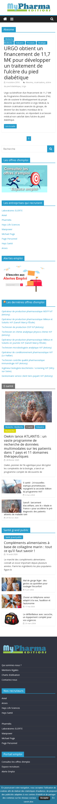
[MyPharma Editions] (5, 19)
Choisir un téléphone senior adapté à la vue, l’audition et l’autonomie (36, 600)
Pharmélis (6, 219)
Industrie (20, 43)
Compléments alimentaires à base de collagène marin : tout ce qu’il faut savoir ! (28, 546)
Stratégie (42, 43)
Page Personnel (9, 238)
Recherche (9, 431)
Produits (31, 43)
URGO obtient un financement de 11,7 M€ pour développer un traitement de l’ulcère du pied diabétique (27, 63)
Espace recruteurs (10, 766)
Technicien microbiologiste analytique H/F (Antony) (27, 347)
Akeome (29, 82)
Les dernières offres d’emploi (25, 302)
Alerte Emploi (8, 771)
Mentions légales (10, 670)
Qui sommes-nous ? (11, 665)
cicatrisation (39, 82)
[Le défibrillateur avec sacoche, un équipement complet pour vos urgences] (11, 612)
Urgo (24, 86)
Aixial (4, 215)
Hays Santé (7, 243)
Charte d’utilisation (11, 674)
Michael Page (8, 234)
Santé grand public (13, 537)
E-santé (29, 427)
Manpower (7, 229)
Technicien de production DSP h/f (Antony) (23, 327)
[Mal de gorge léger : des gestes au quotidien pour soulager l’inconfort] (11, 579)
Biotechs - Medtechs (14, 427)
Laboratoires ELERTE (12, 210)
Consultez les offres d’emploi (16, 761)
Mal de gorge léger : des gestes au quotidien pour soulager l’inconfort (35, 583)
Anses (5, 248)
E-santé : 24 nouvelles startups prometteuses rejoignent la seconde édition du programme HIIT (37, 487)
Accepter (44, 798)
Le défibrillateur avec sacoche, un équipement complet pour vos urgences (38, 617)
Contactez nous (9, 679)
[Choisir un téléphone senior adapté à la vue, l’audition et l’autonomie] (11, 595)
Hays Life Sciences (11, 224)
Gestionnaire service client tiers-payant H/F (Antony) (27, 375)
